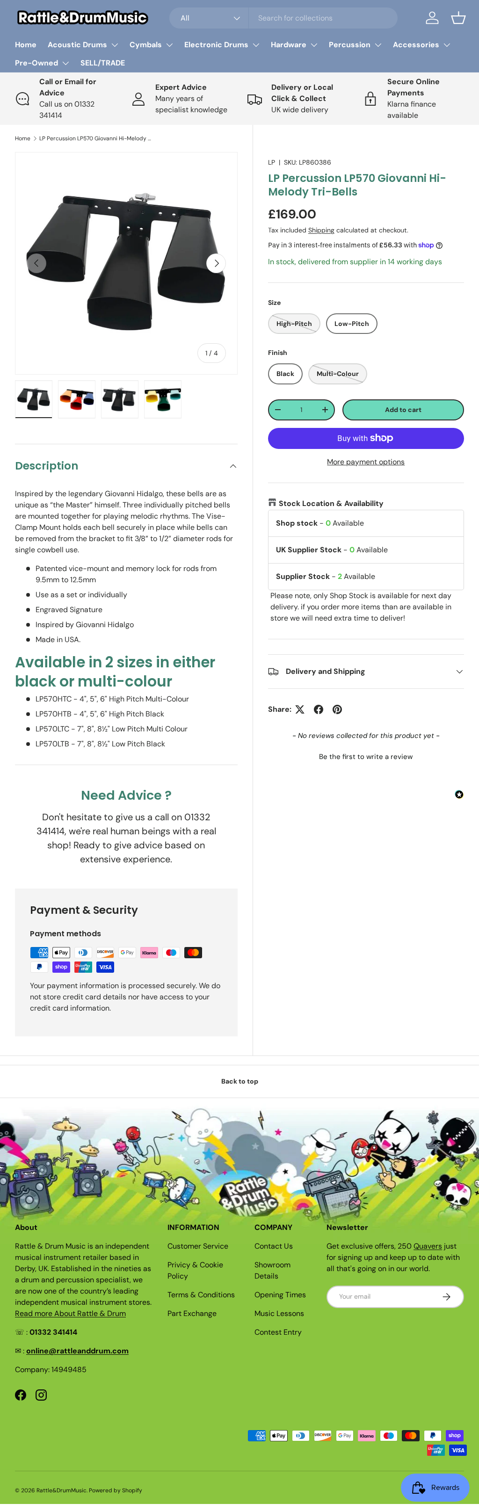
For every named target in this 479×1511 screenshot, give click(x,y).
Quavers (428, 1246)
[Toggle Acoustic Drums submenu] (114, 45)
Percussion (349, 45)
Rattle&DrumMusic (61, 1490)
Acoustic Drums (77, 45)
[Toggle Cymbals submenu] (169, 45)
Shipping (321, 230)
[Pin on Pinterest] (337, 709)
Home (25, 45)
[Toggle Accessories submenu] (446, 45)
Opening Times (280, 1295)
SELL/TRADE (102, 63)
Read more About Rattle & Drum (70, 1313)
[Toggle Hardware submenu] (313, 45)
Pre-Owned (36, 63)
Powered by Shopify (115, 1490)
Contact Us (273, 1246)
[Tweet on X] (299, 709)
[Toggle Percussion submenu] (378, 45)
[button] (458, 17)
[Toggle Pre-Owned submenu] (65, 63)
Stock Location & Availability (331, 503)
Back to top (239, 1081)
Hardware (288, 45)
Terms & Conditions (201, 1295)
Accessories (416, 45)
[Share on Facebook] (318, 709)
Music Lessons (279, 1313)
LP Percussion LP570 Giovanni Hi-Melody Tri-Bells (95, 138)
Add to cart (403, 409)
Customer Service (197, 1246)
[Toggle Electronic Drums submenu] (255, 45)
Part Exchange (192, 1313)
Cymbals (146, 45)
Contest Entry (278, 1332)
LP (271, 162)
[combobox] (283, 18)
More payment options (366, 462)
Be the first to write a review (366, 756)
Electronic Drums (216, 45)
